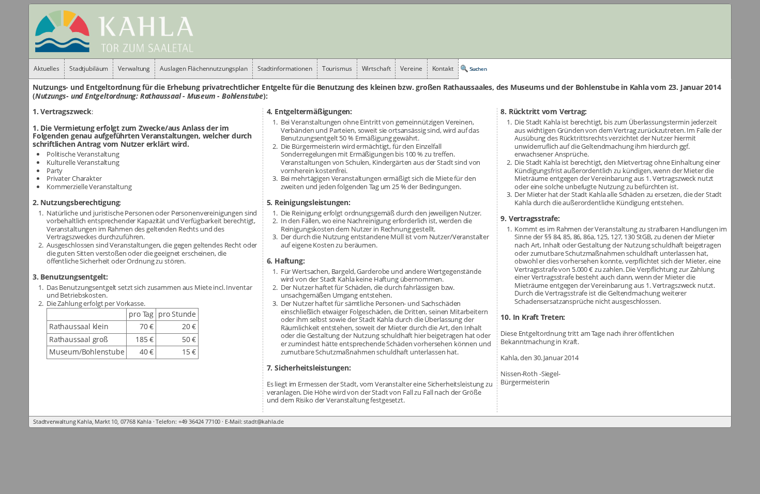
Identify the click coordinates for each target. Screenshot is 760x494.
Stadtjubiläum (88, 68)
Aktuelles (46, 68)
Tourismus (337, 68)
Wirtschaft (376, 68)
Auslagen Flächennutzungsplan (204, 68)
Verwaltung (134, 68)
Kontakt (442, 68)
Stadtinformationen (284, 68)
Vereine (411, 68)
